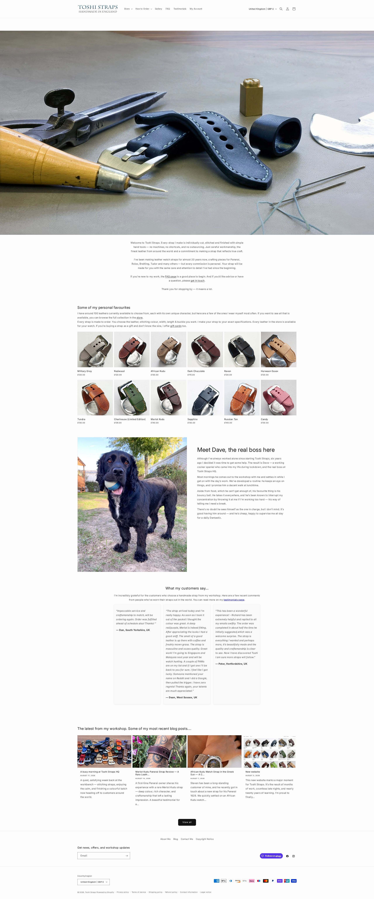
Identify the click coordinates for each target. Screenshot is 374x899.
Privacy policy (123, 892)
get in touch (197, 280)
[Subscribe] (126, 855)
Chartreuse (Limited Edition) (130, 419)
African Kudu (158, 371)
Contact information (189, 892)
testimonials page (234, 599)
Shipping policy (155, 892)
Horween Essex (269, 371)
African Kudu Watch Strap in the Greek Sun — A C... (212, 773)
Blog (175, 839)
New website (253, 771)
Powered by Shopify (105, 892)
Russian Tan (231, 419)
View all (187, 822)
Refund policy (171, 892)
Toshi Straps (90, 892)
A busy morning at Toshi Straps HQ (99, 771)
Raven (227, 371)
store (140, 317)
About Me (165, 839)
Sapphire (193, 419)
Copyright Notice (205, 839)
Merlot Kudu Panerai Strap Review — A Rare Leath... (157, 773)
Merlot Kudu (158, 419)
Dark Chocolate (196, 371)
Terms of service (139, 892)
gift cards (175, 325)
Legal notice (206, 892)
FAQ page (170, 276)
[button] (128, 9)
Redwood (119, 371)
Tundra (81, 419)
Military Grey (84, 371)
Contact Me (187, 839)
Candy (264, 419)
